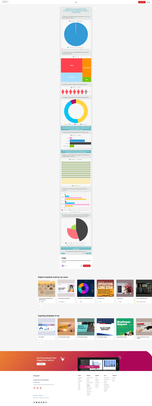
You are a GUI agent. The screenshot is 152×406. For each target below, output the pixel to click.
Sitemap (105, 390)
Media (96, 377)
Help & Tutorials (106, 377)
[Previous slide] (39, 306)
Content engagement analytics (89, 385)
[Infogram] (4, 2)
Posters (79, 389)
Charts (79, 384)
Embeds (88, 379)
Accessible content (90, 382)
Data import (88, 389)
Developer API (106, 387)
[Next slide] (42, 306)
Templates (88, 394)
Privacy (38, 382)
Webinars (105, 382)
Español (44, 397)
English (34, 397)
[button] (76, 47)
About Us (114, 377)
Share (63, 253)
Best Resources (106, 384)
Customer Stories (106, 379)
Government (97, 382)
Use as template (142, 2)
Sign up (148, 2)
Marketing (97, 379)
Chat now (41, 395)
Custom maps (89, 391)
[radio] (72, 21)
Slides (79, 387)
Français (47, 397)
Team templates (89, 388)
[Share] (95, 10)
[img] (71, 65)
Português (41, 397)
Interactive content (90, 377)
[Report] (95, 13)
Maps (79, 382)
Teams (96, 387)
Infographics (80, 377)
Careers (114, 379)
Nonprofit (96, 384)
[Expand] (95, 8)
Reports (79, 379)
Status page (106, 389)
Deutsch (37, 397)
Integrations (88, 393)
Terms (34, 382)
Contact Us (35, 395)
